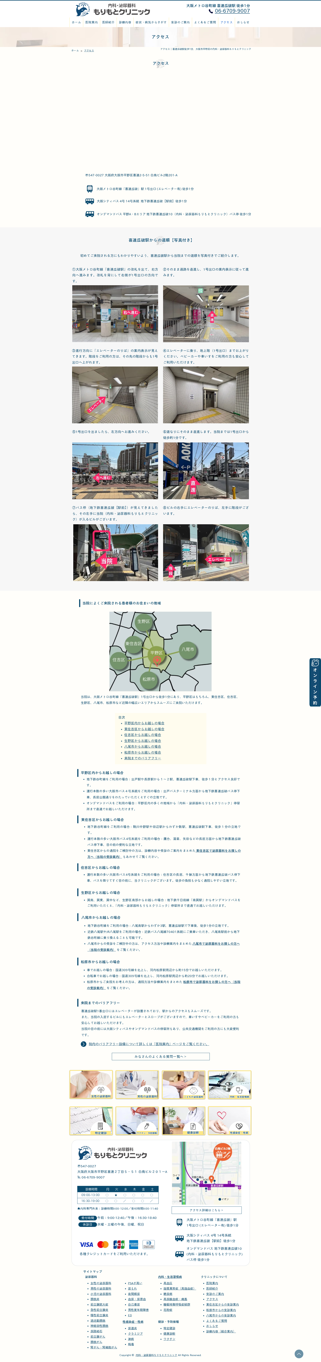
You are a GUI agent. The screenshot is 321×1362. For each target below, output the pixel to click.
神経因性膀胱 (99, 1325)
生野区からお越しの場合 (142, 740)
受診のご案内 (215, 1293)
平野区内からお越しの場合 (144, 723)
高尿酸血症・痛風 (175, 1299)
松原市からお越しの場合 (142, 752)
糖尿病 (167, 1293)
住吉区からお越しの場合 (142, 734)
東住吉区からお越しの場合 (144, 729)
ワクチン (169, 1339)
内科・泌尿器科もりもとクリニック (156, 1355)
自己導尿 (134, 1304)
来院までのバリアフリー (142, 758)
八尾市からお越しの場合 (142, 746)
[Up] (83, 1044)
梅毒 (131, 1344)
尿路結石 (96, 1331)
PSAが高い (135, 1283)
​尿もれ (132, 1288)
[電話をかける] (210, 11)
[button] (151, 22)
